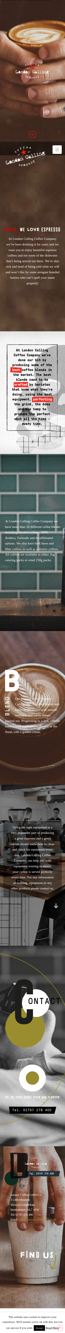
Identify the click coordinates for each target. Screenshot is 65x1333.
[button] (57, 149)
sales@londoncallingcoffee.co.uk (37, 1219)
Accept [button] (39, 1328)
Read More (52, 1327)
